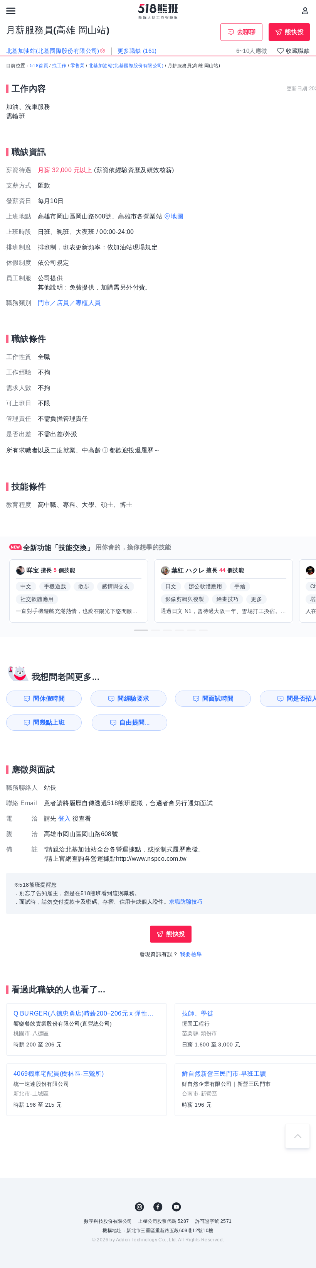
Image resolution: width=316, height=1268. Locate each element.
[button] (141, 630)
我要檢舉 (191, 954)
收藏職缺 (298, 50)
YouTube (176, 1207)
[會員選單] (305, 10)
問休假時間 (49, 698)
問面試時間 (218, 698)
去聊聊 (246, 32)
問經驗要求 (133, 698)
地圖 (177, 216)
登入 (64, 818)
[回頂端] (297, 1136)
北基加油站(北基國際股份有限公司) (126, 65)
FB (158, 1207)
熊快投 (294, 32)
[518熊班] (158, 11)
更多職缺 (137, 50)
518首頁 (39, 65)
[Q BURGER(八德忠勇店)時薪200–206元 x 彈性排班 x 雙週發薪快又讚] (86, 1029)
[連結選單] (10, 10)
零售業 (78, 65)
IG (139, 1207)
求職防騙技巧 (185, 902)
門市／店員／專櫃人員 (69, 303)
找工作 (59, 65)
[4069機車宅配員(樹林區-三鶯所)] (86, 1090)
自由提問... (134, 722)
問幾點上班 (49, 722)
